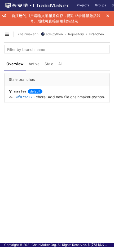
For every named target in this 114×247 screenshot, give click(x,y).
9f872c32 (24, 97)
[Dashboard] (37, 5)
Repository (76, 34)
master (20, 91)
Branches (96, 34)
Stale (49, 63)
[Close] (107, 16)
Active (34, 63)
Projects (83, 5)
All (60, 63)
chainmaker (27, 34)
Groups (100, 5)
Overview (15, 63)
